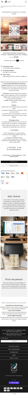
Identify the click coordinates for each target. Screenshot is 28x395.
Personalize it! (14, 161)
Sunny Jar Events (7, 1)
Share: (2, 180)
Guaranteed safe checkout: (8, 170)
